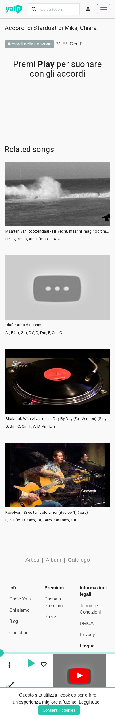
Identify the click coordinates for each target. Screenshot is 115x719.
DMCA (87, 623)
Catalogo (79, 560)
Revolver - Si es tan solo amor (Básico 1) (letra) (46, 512)
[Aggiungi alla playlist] (43, 665)
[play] (31, 664)
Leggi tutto (89, 702)
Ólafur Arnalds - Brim (23, 325)
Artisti (32, 560)
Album (53, 560)
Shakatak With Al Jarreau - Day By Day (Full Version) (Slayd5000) (57, 419)
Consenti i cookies (59, 710)
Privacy (87, 634)
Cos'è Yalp (20, 598)
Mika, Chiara (80, 28)
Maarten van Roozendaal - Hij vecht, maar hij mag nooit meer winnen (57, 231)
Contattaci (19, 632)
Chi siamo (19, 610)
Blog (13, 621)
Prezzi (50, 616)
